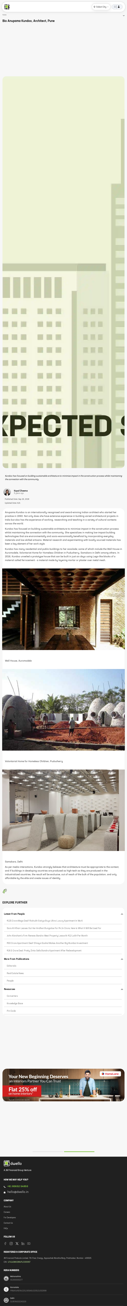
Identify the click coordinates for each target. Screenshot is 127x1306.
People (10, 981)
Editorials (11, 966)
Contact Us (8, 1223)
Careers (7, 1212)
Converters (12, 996)
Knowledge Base (15, 1003)
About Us (7, 1207)
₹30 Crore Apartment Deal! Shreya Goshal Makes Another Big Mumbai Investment (47, 943)
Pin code (11, 1011)
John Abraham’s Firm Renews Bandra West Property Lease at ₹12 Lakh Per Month (47, 936)
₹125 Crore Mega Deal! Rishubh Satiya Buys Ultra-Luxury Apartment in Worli (45, 921)
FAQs (6, 1229)
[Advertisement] (63, 49)
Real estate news (15, 973)
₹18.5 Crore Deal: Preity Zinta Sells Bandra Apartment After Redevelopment (44, 951)
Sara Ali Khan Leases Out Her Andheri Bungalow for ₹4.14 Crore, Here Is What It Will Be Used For (54, 928)
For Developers (10, 1218)
